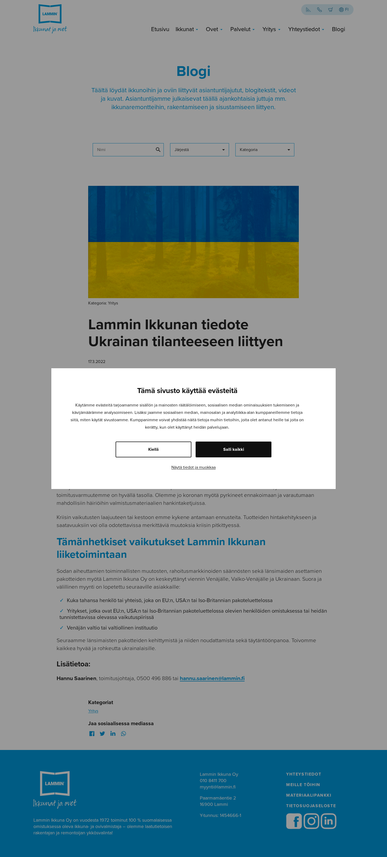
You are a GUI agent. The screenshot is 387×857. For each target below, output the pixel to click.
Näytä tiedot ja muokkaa (193, 467)
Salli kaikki (233, 449)
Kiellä (153, 449)
